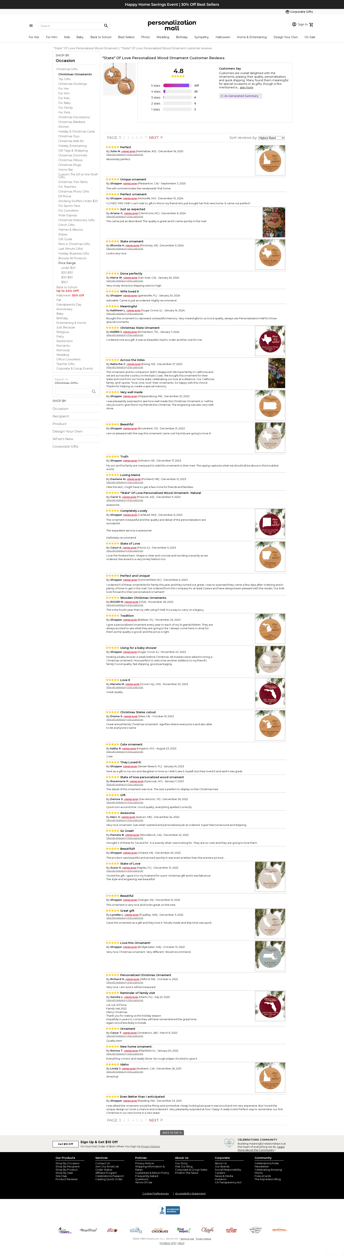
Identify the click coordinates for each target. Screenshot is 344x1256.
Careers (220, 1172)
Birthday (182, 37)
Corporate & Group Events (74, 368)
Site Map (61, 1176)
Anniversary (64, 309)
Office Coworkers (68, 359)
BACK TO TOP (171, 1132)
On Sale (310, 37)
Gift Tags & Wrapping (73, 150)
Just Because (65, 327)
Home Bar (65, 169)
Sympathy (201, 37)
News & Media (224, 1176)
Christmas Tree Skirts (73, 182)
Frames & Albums (70, 229)
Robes (62, 234)
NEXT (154, 137)
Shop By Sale (64, 1172)
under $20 (68, 268)
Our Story (181, 1163)
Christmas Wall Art (71, 141)
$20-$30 (67, 272)
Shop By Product (67, 1169)
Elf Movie (64, 196)
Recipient (61, 416)
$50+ (64, 282)
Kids (67, 37)
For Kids (63, 98)
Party (60, 336)
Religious (62, 332)
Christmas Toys (68, 136)
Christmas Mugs (69, 165)
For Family (65, 107)
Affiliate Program (106, 1172)
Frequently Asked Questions (146, 1177)
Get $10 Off (65, 1144)
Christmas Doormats (72, 155)
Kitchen (63, 127)
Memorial (62, 350)
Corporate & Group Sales (191, 1169)
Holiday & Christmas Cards (76, 131)
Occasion (65, 60)
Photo (145, 37)
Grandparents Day (68, 304)
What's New (63, 439)
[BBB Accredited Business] (169, 1213)
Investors (220, 1179)
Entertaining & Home (71, 323)
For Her (34, 37)
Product (60, 424)
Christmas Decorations (74, 117)
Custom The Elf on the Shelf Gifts (78, 176)
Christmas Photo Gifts (73, 191)
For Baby (64, 103)
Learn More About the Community (261, 1148)
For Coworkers (68, 210)
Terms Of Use (143, 1182)
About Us (221, 1163)
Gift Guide (65, 239)
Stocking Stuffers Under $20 (78, 201)
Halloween (223, 37)
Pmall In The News (186, 1172)
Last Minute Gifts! (70, 249)
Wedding (162, 37)
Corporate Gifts (65, 446)
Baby (80, 37)
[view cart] (311, 24)
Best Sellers (126, 37)
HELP (181, 1243)
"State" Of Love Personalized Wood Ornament (145, 58)
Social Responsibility (228, 1169)
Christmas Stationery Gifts (76, 220)
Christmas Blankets (71, 122)
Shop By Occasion (67, 1163)
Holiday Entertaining (72, 146)
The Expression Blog (268, 1179)
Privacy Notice (150, 1146)
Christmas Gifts (66, 69)
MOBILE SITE (168, 1243)
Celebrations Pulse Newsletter (267, 1165)
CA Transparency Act (228, 1182)
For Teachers (67, 187)
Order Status (103, 1169)
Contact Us (102, 1163)
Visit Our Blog (184, 1166)
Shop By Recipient (68, 1166)
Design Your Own (286, 37)
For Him (51, 37)
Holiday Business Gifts (73, 253)
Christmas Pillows (70, 160)
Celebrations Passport (109, 1176)
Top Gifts (64, 79)
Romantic (63, 345)
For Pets (64, 112)
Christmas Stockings (72, 84)
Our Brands (222, 1166)
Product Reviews (66, 1179)
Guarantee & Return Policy (152, 1172)
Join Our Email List (107, 1166)
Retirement (64, 341)
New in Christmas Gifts (74, 244)
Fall (58, 300)
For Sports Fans (69, 206)
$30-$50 (67, 277)
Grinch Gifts (66, 225)
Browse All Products (72, 258)
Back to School (100, 37)
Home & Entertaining (252, 37)
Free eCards (263, 1176)
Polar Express (67, 215)
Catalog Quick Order (109, 1179)
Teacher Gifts (65, 364)
